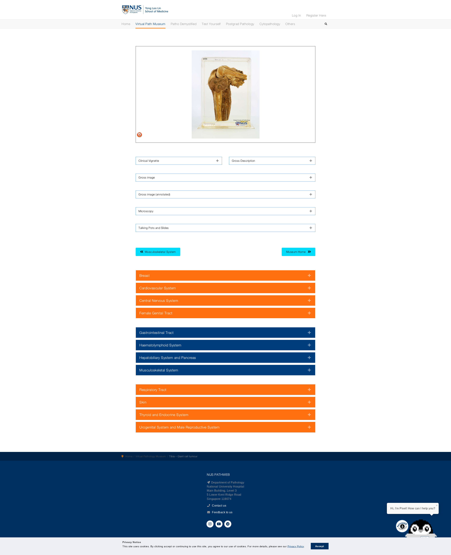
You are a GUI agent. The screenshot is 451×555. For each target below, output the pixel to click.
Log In (296, 15)
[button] (179, 161)
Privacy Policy (296, 546)
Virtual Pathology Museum (151, 456)
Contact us (218, 505)
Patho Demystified (184, 24)
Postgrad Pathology (240, 24)
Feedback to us (222, 512)
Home (126, 24)
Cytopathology (270, 24)
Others (290, 24)
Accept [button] (319, 546)
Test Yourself (211, 24)
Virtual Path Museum (150, 24)
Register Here (316, 15)
